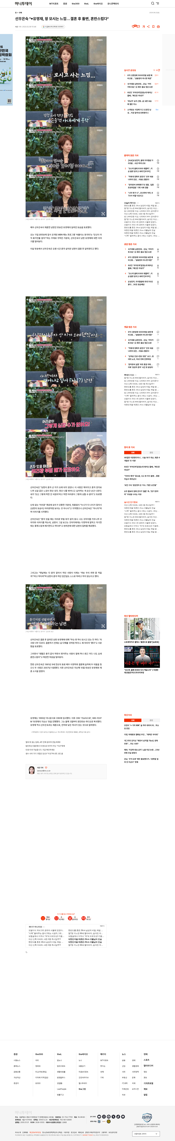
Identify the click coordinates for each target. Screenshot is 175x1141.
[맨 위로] (170, 1131)
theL (86, 3)
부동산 (124, 1077)
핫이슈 (102, 1066)
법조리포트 (61, 1066)
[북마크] (153, 26)
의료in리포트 (83, 1072)
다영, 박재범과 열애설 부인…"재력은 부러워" (141, 734)
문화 (133, 1077)
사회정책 (135, 1072)
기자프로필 (148, 1083)
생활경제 (135, 1066)
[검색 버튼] (152, 3)
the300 (75, 3)
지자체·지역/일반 (41, 1077)
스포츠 (146, 1060)
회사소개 (18, 1132)
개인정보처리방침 (35, 1132)
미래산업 (125, 1089)
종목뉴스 (17, 1066)
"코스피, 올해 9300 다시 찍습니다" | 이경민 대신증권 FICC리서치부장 (141, 671)
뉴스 (80, 1060)
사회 (123, 1072)
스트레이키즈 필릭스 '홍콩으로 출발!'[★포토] (141, 642)
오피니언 (135, 1089)
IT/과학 (125, 1083)
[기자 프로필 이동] (32, 770)
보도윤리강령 (113, 1132)
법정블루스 (61, 1077)
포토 (145, 1077)
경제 (133, 1060)
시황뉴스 (17, 1060)
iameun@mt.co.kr (43, 771)
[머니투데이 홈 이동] (23, 1112)
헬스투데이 (83, 1083)
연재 (102, 1072)
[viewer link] (103, 214)
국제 (133, 1083)
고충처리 (104, 1132)
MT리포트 (53, 3)
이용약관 (66, 1132)
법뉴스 (59, 1060)
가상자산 (17, 1077)
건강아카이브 (84, 1077)
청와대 (37, 1066)
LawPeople (61, 1089)
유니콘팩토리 (113, 3)
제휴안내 (81, 1132)
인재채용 (25, 1132)
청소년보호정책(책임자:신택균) (52, 1132)
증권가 (16, 1083)
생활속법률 (61, 1072)
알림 (146, 1095)
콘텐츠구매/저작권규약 (92, 1132)
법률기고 (60, 1095)
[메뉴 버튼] (157, 3)
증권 (65, 3)
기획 (102, 1077)
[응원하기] (46, 767)
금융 (123, 1060)
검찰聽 (59, 1083)
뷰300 (37, 1083)
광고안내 (74, 1132)
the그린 (82, 1089)
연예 (20, 13)
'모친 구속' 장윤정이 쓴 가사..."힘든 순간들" (140, 485)
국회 (37, 1060)
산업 (123, 1066)
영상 (145, 1072)
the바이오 (98, 3)
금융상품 (17, 1072)
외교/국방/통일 (41, 1072)
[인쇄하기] (158, 26)
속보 (123, 1095)
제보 (146, 1089)
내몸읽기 (82, 1066)
